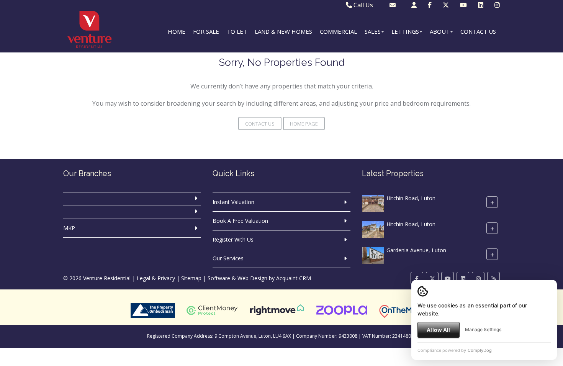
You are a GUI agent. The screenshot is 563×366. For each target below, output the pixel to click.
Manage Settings (483, 329)
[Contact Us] (414, 5)
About (440, 31)
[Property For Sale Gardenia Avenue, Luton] (373, 254)
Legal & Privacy (156, 278)
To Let (237, 31)
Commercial (338, 31)
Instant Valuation (233, 202)
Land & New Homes (283, 31)
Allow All (438, 330)
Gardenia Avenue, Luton (416, 250)
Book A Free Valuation (240, 220)
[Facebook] (430, 5)
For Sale (206, 31)
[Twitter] (446, 5)
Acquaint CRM (293, 278)
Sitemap (191, 278)
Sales (373, 31)
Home (176, 31)
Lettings (405, 31)
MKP (69, 228)
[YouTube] (463, 5)
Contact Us (478, 31)
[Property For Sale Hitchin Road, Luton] (373, 202)
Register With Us (233, 239)
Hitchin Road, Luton (410, 198)
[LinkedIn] (480, 5)
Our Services (228, 258)
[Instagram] (497, 5)
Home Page (304, 123)
